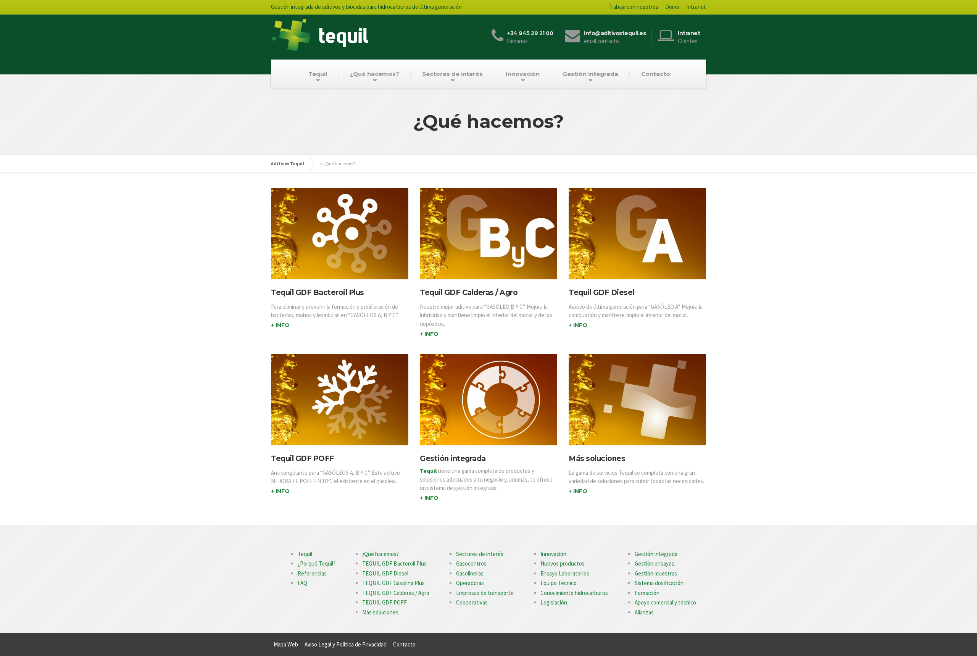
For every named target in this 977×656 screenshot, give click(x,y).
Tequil (317, 73)
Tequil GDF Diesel (601, 292)
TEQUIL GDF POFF (384, 602)
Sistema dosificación (659, 583)
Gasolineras (470, 573)
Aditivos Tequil (287, 163)
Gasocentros (471, 563)
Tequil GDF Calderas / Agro (469, 292)
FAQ (302, 583)
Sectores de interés (452, 73)
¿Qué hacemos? (374, 73)
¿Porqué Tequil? (316, 563)
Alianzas (644, 612)
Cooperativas (472, 602)
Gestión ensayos (654, 563)
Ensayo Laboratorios (564, 573)
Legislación (553, 602)
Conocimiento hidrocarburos (574, 592)
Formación (647, 592)
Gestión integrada (590, 73)
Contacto (655, 73)
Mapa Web (286, 644)
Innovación (523, 73)
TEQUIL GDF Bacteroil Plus (394, 563)
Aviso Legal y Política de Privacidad (346, 644)
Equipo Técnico (558, 583)
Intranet (696, 6)
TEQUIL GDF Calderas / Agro (395, 592)
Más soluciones (597, 458)
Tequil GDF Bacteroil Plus (317, 292)
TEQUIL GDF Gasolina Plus (393, 583)
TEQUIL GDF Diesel (385, 573)
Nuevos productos (562, 563)
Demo (672, 6)
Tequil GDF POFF (302, 458)
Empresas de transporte (485, 592)
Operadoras (470, 583)
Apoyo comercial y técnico (665, 602)
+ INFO (280, 325)
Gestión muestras (656, 573)
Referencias (312, 573)
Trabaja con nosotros (633, 6)
